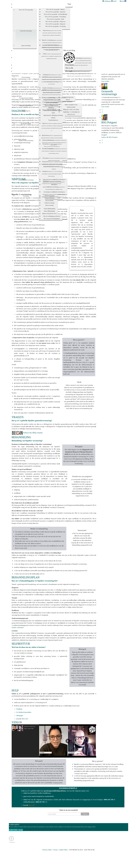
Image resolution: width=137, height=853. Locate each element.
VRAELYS (17, 417)
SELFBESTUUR (21, 643)
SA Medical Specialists (23, 712)
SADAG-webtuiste (18, 627)
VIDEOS (17, 722)
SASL (115, 1)
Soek (122, 1)
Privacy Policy (47, 850)
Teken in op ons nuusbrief (68, 810)
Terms (55, 850)
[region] (54, 741)
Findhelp (19, 709)
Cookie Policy (13, 830)
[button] (25, 728)
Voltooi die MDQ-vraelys (32, 433)
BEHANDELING (21, 437)
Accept (20, 830)
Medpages (19, 715)
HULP (15, 690)
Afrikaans (107, 1)
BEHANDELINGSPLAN (26, 577)
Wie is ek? (31, 805)
